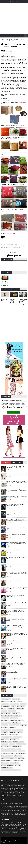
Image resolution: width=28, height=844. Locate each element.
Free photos (21, 758)
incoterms (12, 744)
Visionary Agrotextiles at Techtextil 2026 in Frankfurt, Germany (23, 301)
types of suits (4, 727)
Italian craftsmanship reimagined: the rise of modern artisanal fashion (16, 671)
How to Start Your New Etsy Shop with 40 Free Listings (5, 283)
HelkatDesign (22, 209)
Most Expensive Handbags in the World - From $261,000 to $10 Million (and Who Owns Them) (16, 482)
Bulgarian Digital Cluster (15, 840)
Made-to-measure (5, 822)
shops (19, 244)
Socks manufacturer (18, 760)
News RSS (8, 840)
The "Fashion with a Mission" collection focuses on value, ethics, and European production (15, 619)
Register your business (14, 412)
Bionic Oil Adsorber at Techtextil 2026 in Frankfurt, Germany (13, 301)
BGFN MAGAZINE (4, 39)
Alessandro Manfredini (18, 741)
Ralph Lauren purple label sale (8, 701)
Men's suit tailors (15, 803)
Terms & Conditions (17, 841)
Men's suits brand (14, 739)
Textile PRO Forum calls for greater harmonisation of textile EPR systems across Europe (16, 490)
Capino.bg (17, 765)
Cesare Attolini (20, 706)
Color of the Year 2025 (6, 760)
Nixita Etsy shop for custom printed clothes (11, 770)
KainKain (22, 184)
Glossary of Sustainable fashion (8, 751)
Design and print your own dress (8, 758)
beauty (4, 73)
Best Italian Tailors (13, 734)
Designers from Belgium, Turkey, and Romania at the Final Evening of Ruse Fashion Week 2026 (16, 634)
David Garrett (18, 715)
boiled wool (12, 727)
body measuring (5, 763)
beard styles (21, 751)
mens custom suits (14, 725)
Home (2, 841)
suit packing (23, 725)
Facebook (24, 838)
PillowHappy (22, 125)
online (12, 244)
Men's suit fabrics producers (20, 806)
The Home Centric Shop (13, 138)
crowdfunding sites (5, 746)
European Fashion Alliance (7, 765)
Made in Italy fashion (16, 748)
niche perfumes (14, 763)
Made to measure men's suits (17, 720)
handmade (3, 247)
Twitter (3, 840)
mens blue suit (16, 713)
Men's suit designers (9, 805)
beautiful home (4, 246)
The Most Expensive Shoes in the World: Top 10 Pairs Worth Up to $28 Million (16, 474)
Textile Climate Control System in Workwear (16, 565)
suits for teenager (5, 706)
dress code (23, 703)
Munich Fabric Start (20, 744)
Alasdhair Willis (20, 708)
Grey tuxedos (4, 732)
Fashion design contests (6, 755)
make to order (12, 711)
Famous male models (6, 741)
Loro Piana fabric (15, 703)
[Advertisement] (14, 18)
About (6, 841)
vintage (24, 244)
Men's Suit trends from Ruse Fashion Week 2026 (16, 558)
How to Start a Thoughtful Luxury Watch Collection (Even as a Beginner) (15, 467)
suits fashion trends (20, 753)
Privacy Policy (5, 842)
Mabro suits (12, 732)
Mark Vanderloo (5, 703)
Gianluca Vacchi (5, 718)
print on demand (5, 748)
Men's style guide (9, 785)
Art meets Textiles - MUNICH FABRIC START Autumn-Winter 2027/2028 (16, 497)
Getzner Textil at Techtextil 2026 (4, 299)
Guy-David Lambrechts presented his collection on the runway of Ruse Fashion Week (15, 611)
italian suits (4, 711)
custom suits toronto (6, 699)
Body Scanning (4, 739)
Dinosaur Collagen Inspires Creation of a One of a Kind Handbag (16, 512)
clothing (18, 247)
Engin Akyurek (14, 718)
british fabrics (4, 725)
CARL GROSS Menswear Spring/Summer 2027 (15, 535)
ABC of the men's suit (21, 822)
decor (16, 246)
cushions (21, 246)
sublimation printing (16, 746)
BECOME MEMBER (14, 252)
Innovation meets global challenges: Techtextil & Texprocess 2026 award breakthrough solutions (14, 642)
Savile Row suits (16, 722)
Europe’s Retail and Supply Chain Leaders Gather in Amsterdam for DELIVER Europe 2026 (16, 543)
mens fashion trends (6, 722)
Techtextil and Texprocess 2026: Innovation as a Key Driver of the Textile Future (16, 664)
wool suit (3, 708)
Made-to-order (13, 822)
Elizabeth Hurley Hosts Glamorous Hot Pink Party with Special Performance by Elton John (16, 589)
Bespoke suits (14, 832)
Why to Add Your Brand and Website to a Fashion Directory (15, 649)
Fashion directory (18, 785)
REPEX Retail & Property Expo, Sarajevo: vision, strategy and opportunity (15, 656)
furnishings (12, 246)
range (14, 247)
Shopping (16, 39)
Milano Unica (4, 734)
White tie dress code (17, 729)
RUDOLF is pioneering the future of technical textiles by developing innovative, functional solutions (16, 573)
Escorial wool (4, 744)
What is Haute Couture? (6, 767)
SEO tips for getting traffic (7, 715)
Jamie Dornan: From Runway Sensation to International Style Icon (15, 505)
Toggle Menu (14, 2)
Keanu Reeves (4, 720)
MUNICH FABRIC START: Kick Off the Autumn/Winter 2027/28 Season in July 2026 (16, 520)
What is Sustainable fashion (7, 753)
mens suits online (17, 737)
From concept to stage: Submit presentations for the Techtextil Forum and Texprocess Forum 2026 (16, 680)
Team (10, 841)
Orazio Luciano (11, 708)
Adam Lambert (16, 699)
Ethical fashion (18, 755)
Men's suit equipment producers (8, 807)
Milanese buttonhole (6, 713)
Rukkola (2, 154)
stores (16, 244)
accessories (9, 247)
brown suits (20, 701)
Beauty (10, 39)
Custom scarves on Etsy (6, 211)
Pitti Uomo (20, 732)
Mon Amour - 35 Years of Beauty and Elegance (14, 550)
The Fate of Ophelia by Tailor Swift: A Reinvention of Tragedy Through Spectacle (16, 687)
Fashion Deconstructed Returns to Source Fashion (15, 527)
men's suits (12, 784)
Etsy (25, 246)
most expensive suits (6, 737)
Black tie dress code (5, 729)
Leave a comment (11, 233)
